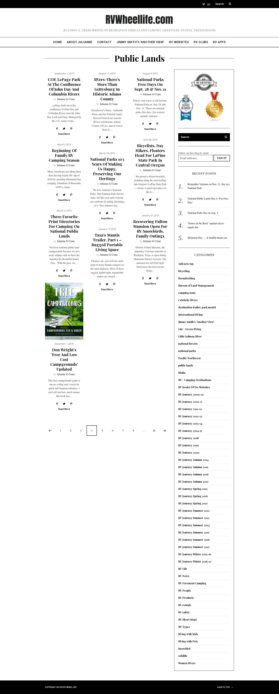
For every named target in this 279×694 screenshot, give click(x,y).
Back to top (223, 687)
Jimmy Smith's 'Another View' (196, 322)
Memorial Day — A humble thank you (207, 237)
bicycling (184, 271)
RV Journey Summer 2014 (194, 525)
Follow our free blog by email (193, 153)
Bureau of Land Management (196, 285)
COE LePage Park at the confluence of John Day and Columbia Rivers (64, 86)
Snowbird (184, 648)
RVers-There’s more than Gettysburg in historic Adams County (107, 89)
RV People (184, 590)
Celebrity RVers (188, 300)
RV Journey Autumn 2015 (193, 467)
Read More (64, 134)
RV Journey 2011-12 (190, 409)
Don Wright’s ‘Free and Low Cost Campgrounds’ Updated (64, 359)
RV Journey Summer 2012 (194, 510)
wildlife (182, 656)
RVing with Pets (188, 641)
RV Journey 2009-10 (191, 394)
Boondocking (186, 278)
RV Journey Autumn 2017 (193, 481)
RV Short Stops (187, 619)
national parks (187, 351)
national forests (188, 343)
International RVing (190, 314)
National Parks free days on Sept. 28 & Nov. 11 (150, 84)
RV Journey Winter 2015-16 (194, 554)
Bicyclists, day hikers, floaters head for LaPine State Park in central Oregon (150, 155)
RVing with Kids (188, 634)
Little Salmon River (190, 336)
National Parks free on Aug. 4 (203, 212)
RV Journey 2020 (188, 452)
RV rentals (184, 605)
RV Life (182, 568)
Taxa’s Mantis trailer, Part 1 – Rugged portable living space (107, 242)
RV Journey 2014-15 (190, 430)
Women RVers (187, 663)
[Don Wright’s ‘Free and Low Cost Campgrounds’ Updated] (64, 311)
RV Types (184, 626)
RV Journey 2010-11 (190, 401)
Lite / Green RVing (189, 329)
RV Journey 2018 (188, 438)
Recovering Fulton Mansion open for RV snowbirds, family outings (150, 228)
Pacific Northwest (189, 358)
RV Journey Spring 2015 (192, 489)
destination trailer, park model (197, 307)
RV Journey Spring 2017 (192, 503)
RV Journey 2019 (188, 445)
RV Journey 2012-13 (190, 416)
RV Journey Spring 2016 (193, 496)
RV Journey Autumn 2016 (193, 474)
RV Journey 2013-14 (190, 423)
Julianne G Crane (66, 99)
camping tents (187, 292)
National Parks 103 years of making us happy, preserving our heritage (107, 169)
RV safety (184, 612)
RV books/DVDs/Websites (194, 387)
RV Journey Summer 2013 (193, 518)
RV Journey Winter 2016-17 (194, 561)
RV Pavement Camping (192, 583)
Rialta (181, 372)
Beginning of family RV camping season (64, 155)
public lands (185, 365)
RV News (183, 576)
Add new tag (186, 263)
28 (154, 430)
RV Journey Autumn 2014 (193, 459)
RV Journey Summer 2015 (193, 532)
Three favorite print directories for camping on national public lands (64, 226)
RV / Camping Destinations (194, 380)
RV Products (186, 597)
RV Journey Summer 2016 (194, 539)
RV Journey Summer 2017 (193, 547)
